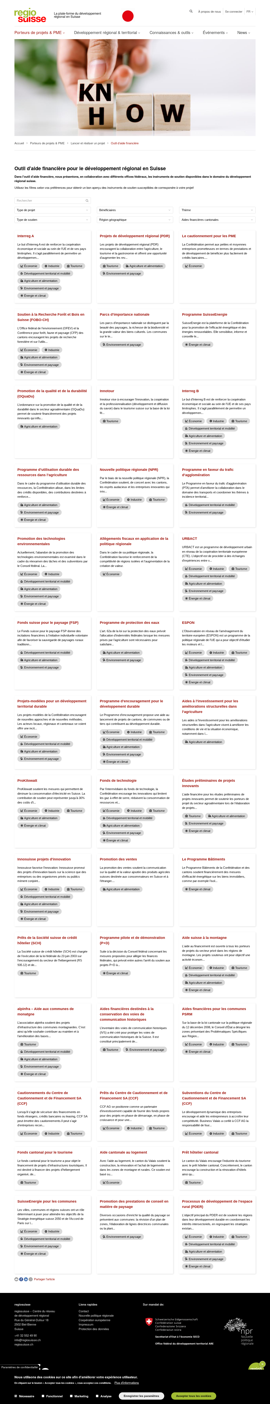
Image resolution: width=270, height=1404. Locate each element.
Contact (84, 1311)
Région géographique (113, 219)
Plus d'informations (126, 1382)
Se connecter (233, 11)
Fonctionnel (54, 1396)
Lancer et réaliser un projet (88, 143)
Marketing (81, 1396)
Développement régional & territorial (106, 32)
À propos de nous (209, 11)
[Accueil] (30, 14)
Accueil (19, 143)
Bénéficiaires (107, 210)
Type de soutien (27, 219)
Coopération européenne (94, 1320)
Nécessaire (26, 1396)
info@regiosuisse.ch (27, 1340)
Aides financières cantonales (200, 219)
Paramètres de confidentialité (19, 1367)
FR (248, 11)
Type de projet (26, 210)
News (242, 32)
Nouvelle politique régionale (96, 1315)
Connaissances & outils (171, 32)
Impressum (86, 1324)
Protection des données (94, 1329)
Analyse (105, 1396)
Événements (214, 32)
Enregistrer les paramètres (141, 1395)
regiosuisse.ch (23, 1344)
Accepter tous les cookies (193, 1395)
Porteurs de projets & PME (38, 32)
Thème (186, 210)
